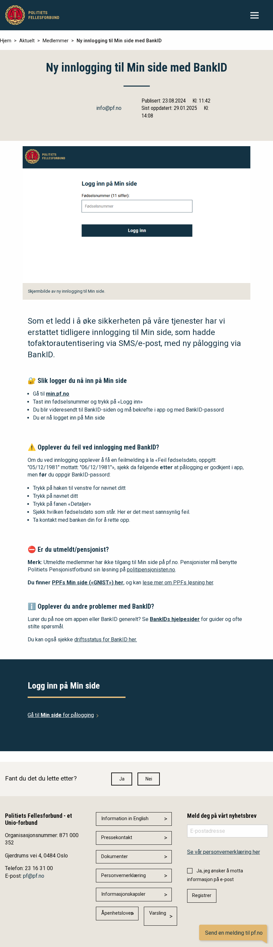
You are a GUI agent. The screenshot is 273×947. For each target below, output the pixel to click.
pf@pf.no (33, 876)
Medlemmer (56, 41)
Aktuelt (27, 41)
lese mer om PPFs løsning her (177, 582)
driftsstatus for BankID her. (105, 639)
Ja (122, 779)
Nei (148, 779)
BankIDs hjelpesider (175, 619)
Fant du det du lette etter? (41, 778)
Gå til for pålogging (61, 715)
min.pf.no (57, 394)
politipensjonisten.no (151, 569)
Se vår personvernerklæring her (223, 852)
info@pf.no (109, 108)
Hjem (5, 41)
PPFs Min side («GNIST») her (88, 582)
